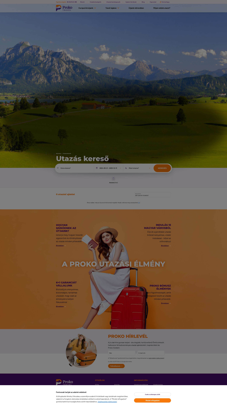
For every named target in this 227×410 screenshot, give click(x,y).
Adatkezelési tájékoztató (107, 402)
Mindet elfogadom (153, 400)
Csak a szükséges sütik (152, 394)
